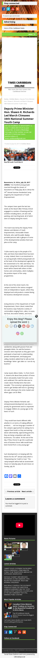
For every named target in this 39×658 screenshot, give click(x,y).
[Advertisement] (19, 56)
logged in (18, 503)
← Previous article (12, 491)
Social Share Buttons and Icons (15, 654)
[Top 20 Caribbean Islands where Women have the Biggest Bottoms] (8, 617)
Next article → (28, 491)
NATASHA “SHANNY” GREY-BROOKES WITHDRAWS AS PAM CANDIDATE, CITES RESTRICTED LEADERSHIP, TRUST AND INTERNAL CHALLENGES (17, 579)
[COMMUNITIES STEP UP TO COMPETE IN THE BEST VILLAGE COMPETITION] (16, 547)
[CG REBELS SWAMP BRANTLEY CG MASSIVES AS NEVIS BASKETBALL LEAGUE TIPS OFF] (16, 559)
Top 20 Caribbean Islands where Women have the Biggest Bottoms (23, 615)
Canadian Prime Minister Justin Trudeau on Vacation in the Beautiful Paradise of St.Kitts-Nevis (23, 607)
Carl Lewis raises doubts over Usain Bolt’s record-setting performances (17, 621)
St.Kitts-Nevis (25, 144)
